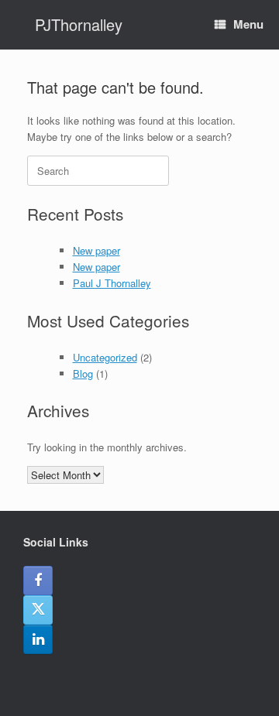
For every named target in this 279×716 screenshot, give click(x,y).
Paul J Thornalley (112, 283)
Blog (83, 373)
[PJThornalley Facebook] (38, 580)
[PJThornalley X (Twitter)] (38, 610)
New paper (96, 250)
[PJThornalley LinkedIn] (38, 639)
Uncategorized (105, 357)
